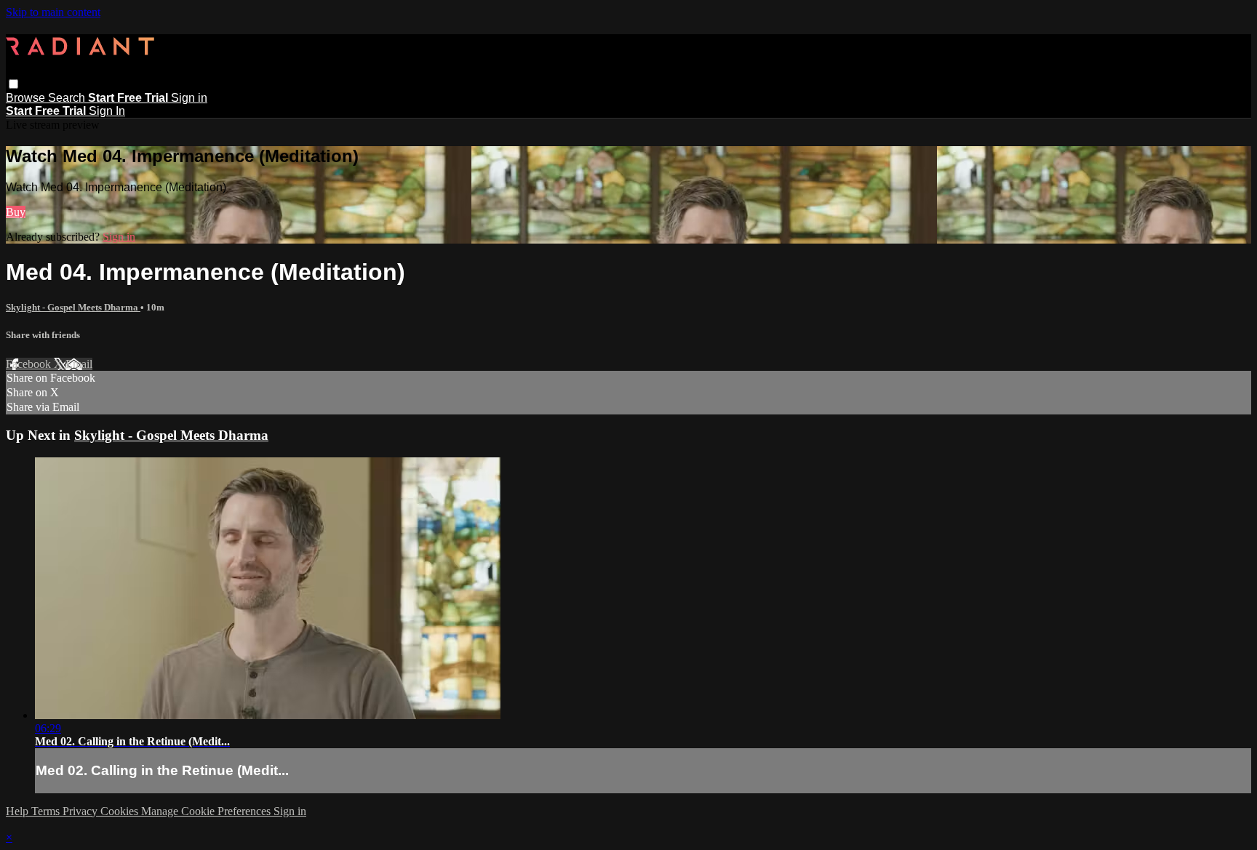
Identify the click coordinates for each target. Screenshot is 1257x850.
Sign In (107, 111)
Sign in (189, 98)
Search (68, 98)
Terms (47, 811)
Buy (15, 212)
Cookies (120, 811)
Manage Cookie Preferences (207, 811)
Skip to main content (53, 12)
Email (78, 364)
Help (18, 811)
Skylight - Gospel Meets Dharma (73, 307)
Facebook (30, 364)
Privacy (81, 811)
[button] (13, 84)
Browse (27, 98)
